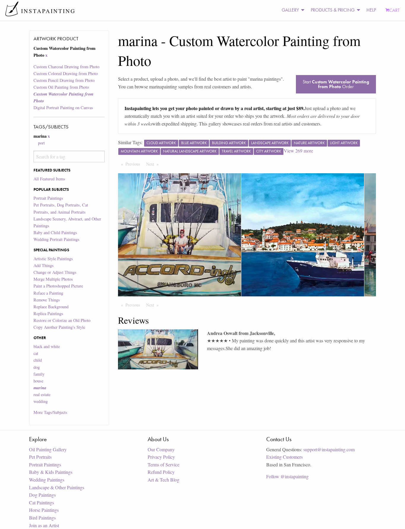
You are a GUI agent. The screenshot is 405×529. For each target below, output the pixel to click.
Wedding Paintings (46, 479)
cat (36, 353)
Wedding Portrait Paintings (56, 239)
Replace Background (51, 306)
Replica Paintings (48, 313)
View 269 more (298, 150)
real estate (42, 394)
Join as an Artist (44, 525)
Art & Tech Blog (163, 479)
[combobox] (69, 156)
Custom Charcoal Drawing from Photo (66, 66)
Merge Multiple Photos (53, 279)
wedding (41, 401)
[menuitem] (291, 10)
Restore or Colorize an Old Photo (62, 320)
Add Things (44, 265)
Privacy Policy (161, 457)
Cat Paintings (41, 502)
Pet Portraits (40, 457)
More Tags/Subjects (50, 412)
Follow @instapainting (287, 476)
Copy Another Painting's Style (59, 327)
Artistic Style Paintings (53, 258)
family (39, 374)
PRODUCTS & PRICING (333, 10)
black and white (47, 346)
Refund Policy (161, 472)
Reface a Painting (48, 293)
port (41, 143)
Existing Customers (284, 457)
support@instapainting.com (329, 449)
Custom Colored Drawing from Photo (66, 73)
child (38, 360)
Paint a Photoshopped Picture (58, 286)
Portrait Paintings (48, 198)
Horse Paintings (44, 510)
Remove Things (47, 300)
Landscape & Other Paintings (56, 487)
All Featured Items (49, 179)
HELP (371, 10)
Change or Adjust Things (55, 272)
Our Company (161, 449)
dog (37, 367)
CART (394, 10)
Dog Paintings (42, 495)
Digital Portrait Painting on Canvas (63, 107)
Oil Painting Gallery (48, 449)
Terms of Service (163, 464)
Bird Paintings (42, 517)
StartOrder (336, 84)
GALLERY (290, 10)
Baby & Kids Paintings (50, 472)
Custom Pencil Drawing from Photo (64, 80)
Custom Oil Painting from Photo (61, 87)
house (38, 381)
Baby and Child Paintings (55, 232)
